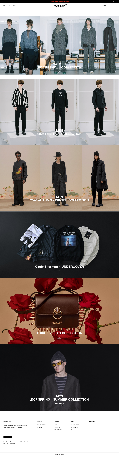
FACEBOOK (75, 427)
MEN (47, 10)
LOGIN (104, 5)
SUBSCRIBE (8, 437)
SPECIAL (71, 10)
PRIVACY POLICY (58, 427)
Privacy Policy (12, 443)
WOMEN (53, 10)
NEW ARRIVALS (62, 10)
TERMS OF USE (58, 429)
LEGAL (55, 425)
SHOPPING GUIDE (41, 425)
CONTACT (39, 427)
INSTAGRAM (76, 425)
